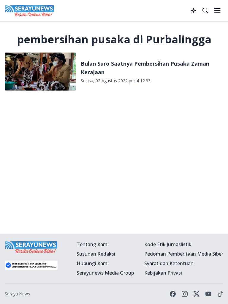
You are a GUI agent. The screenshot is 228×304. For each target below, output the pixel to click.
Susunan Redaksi (96, 254)
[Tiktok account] (220, 294)
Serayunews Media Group (105, 273)
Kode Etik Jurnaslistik (167, 244)
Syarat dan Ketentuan (169, 263)
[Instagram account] (185, 294)
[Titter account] (197, 294)
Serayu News (17, 294)
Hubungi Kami (93, 263)
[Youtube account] (208, 294)
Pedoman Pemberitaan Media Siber (183, 254)
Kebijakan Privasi (163, 273)
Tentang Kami (93, 244)
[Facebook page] (173, 294)
